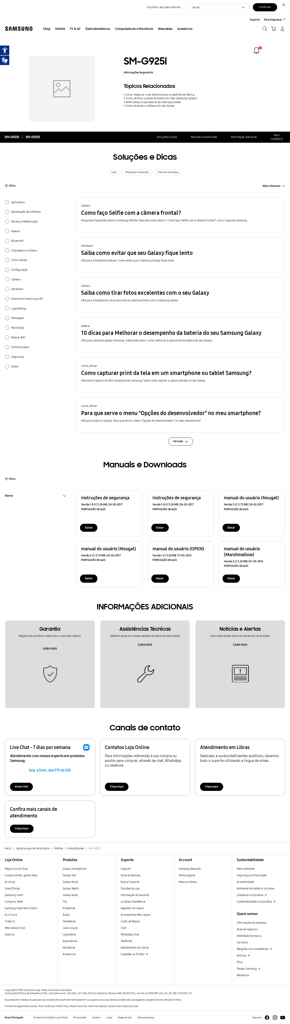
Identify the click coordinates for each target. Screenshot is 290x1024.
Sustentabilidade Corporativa (255, 901)
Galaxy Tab (69, 875)
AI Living (10, 882)
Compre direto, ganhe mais (21, 875)
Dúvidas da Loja (130, 888)
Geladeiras (69, 921)
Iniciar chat (21, 786)
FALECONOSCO (277, 137)
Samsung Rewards (190, 868)
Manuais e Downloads (204, 137)
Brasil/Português (14, 1017)
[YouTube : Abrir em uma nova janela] (282, 1017)
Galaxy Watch (71, 888)
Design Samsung (247, 968)
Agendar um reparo (132, 908)
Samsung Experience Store (21, 908)
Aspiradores (70, 941)
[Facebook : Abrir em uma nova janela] (267, 1017)
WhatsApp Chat (130, 934)
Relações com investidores (253, 949)
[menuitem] (47, 29)
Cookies (96, 1017)
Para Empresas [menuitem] (273, 19)
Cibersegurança (145, 1017)
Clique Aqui (117, 786)
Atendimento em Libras (135, 947)
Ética (240, 962)
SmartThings (12, 888)
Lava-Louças (70, 928)
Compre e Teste (14, 901)
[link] (256, 50)
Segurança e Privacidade (251, 875)
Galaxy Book (70, 882)
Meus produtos (188, 882)
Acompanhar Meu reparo (136, 914)
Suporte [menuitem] (255, 19)
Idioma (9, 496)
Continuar (265, 7)
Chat (123, 928)
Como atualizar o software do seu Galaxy (150, 105)
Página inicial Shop (16, 868)
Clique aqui (211, 786)
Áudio (66, 914)
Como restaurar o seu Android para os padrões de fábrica (160, 94)
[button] (180, 214)
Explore (9, 934)
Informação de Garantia (135, 895)
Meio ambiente (245, 868)
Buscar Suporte (130, 882)
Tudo (114, 172)
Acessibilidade (245, 882)
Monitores (69, 947)
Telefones (126, 941)
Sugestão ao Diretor (133, 954)
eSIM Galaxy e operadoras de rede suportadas (153, 102)
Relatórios (243, 975)
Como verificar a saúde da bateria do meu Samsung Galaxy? (161, 98)
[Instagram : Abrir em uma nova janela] (275, 1017)
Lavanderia (69, 934)
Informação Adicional (244, 137)
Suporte (125, 868)
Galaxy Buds (70, 895)
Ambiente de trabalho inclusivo (256, 888)
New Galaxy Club (15, 928)
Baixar (89, 527)
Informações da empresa (251, 922)
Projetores (69, 908)
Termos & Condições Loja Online (50, 1017)
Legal (109, 1017)
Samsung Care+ (14, 895)
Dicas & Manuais (130, 875)
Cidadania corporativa (250, 895)
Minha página (187, 875)
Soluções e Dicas (167, 137)
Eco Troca (11, 914)
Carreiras (242, 942)
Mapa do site (125, 1017)
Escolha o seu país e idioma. (164, 7)
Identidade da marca (249, 935)
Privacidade (79, 1017)
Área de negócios (247, 929)
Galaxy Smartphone (75, 868)
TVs (65, 901)
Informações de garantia (138, 72)
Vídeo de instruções (168, 172)
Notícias (242, 955)
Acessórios (69, 954)
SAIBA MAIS (50, 648)
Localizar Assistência (133, 901)
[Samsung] (18, 28)
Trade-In (10, 921)
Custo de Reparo (130, 921)
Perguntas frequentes (137, 172)
